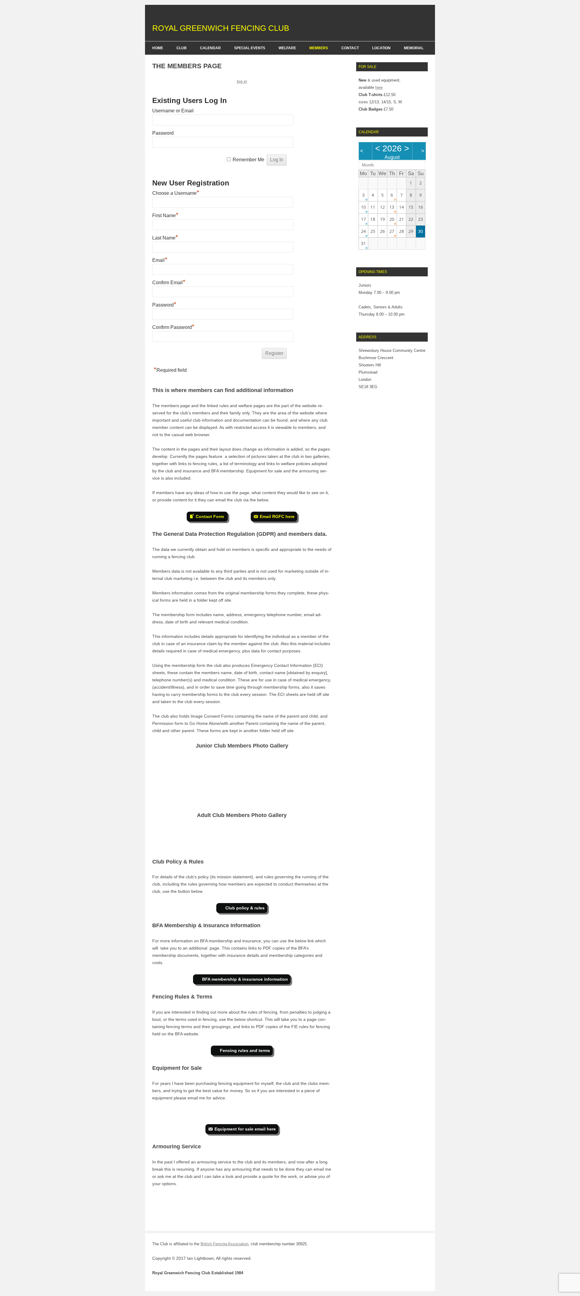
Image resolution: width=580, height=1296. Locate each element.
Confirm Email (168, 282)
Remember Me (248, 159)
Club (181, 48)
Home (157, 48)
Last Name (165, 237)
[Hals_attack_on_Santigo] (227, 790)
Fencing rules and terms (245, 1050)
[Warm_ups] (256, 767)
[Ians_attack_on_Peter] (316, 837)
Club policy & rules (245, 907)
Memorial (414, 48)
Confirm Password (173, 327)
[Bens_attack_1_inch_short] (167, 767)
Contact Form (210, 516)
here (379, 87)
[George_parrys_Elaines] (227, 837)
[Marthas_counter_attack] (316, 767)
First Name (165, 215)
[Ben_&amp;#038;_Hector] (167, 790)
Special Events (249, 48)
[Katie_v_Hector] (197, 790)
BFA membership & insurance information (245, 979)
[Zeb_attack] (286, 767)
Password (163, 133)
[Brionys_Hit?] (286, 837)
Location (381, 48)
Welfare (287, 48)
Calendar (210, 48)
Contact (350, 48)
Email (159, 260)
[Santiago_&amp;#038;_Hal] (227, 767)
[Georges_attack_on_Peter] (197, 837)
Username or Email (173, 110)
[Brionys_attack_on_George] (167, 837)
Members (318, 48)
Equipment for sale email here (245, 1129)
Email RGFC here (277, 516)
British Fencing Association (224, 1244)
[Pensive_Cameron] (197, 767)
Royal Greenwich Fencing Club (220, 28)
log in (242, 81)
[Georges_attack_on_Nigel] (256, 837)
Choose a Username (175, 193)
